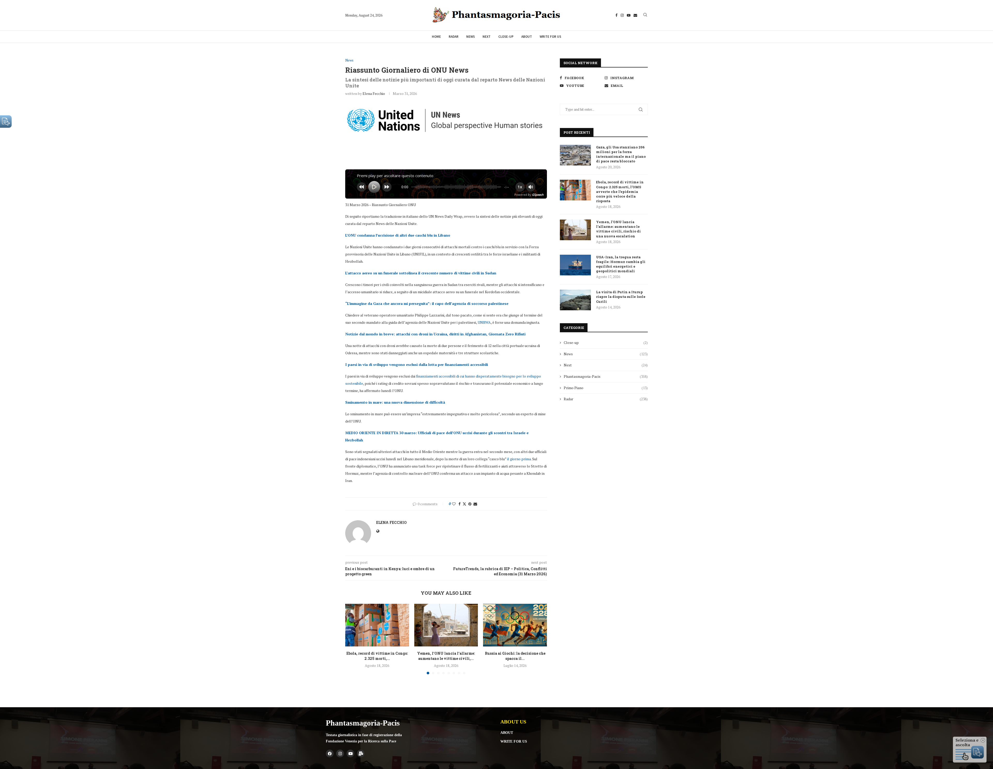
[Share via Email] (475, 503)
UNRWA (484, 322)
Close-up (506, 36)
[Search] (645, 15)
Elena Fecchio (374, 93)
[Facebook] (616, 15)
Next (487, 36)
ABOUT (506, 733)
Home (436, 36)
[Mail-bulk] (361, 753)
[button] (352, 639)
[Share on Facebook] (459, 503)
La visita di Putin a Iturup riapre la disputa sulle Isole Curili (620, 297)
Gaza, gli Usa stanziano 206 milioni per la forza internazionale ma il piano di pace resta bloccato (621, 154)
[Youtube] (629, 15)
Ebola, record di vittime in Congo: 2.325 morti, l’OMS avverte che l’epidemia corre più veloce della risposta (620, 191)
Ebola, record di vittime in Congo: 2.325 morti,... (377, 656)
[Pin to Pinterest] (469, 503)
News (470, 36)
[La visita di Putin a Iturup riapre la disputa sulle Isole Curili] (575, 300)
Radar (453, 36)
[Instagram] (622, 15)
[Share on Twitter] (464, 503)
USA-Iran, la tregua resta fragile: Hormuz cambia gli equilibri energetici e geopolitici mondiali (620, 264)
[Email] (635, 15)
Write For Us (550, 36)
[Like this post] (454, 503)
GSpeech (538, 194)
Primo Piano (606, 387)
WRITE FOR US (513, 741)
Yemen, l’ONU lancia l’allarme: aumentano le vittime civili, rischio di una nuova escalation (618, 229)
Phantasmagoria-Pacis (606, 376)
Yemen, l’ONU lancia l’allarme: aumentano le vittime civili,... (446, 656)
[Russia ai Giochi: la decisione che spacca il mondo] (515, 625)
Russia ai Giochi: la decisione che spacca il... (515, 656)
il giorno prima (519, 458)
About (526, 36)
